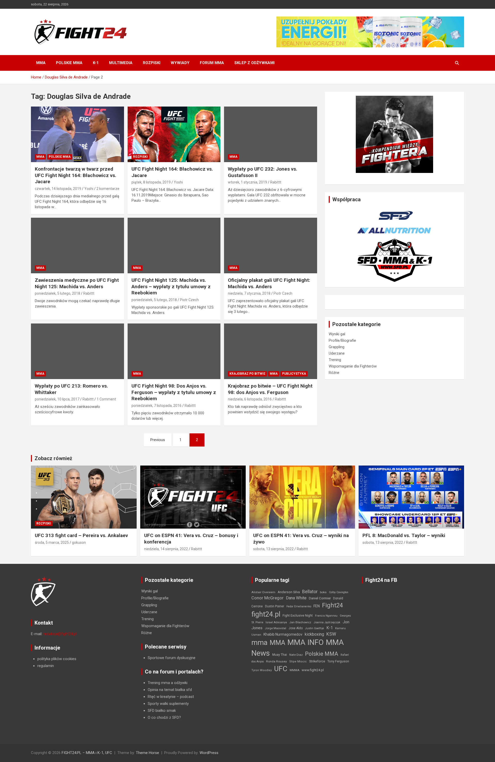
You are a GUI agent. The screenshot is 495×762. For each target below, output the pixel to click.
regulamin (45, 665)
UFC (280, 668)
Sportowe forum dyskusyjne (171, 657)
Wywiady (180, 62)
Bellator (310, 591)
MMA (41, 62)
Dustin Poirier (274, 606)
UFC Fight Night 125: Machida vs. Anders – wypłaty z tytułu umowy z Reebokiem (171, 286)
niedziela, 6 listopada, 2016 (250, 399)
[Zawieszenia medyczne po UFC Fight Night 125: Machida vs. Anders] (77, 245)
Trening (335, 359)
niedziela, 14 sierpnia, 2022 (166, 549)
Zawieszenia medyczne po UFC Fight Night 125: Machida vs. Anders (77, 283)
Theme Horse (147, 752)
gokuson (79, 542)
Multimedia (121, 62)
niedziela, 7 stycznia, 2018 (249, 293)
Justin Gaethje (314, 628)
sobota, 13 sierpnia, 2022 (273, 549)
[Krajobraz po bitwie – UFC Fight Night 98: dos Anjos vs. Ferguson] (270, 351)
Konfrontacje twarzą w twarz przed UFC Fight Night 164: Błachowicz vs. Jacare (75, 175)
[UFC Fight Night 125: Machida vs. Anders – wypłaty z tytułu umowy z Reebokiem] (174, 245)
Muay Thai (279, 654)
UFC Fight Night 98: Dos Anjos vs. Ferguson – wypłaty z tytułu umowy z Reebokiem (173, 392)
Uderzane (337, 353)
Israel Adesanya (276, 622)
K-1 (96, 62)
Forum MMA (212, 62)
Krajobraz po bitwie (247, 373)
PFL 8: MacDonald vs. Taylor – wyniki (403, 535)
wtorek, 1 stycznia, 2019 (247, 182)
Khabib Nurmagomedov (282, 634)
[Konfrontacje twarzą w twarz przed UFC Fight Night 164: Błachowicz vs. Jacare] (77, 134)
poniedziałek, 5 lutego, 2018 (57, 293)
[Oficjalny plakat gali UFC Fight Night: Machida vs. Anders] (270, 245)
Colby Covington (338, 592)
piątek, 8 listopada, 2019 (151, 182)
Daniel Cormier (320, 598)
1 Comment (106, 399)
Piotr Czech (189, 300)
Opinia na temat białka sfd (170, 689)
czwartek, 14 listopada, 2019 (58, 189)
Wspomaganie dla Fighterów (353, 366)
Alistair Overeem (263, 592)
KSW (331, 634)
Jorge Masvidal (275, 628)
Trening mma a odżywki (167, 682)
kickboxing (314, 634)
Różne (334, 372)
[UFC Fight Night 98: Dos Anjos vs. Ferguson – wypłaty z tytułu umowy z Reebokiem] (174, 351)
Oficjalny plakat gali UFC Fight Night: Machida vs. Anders (269, 283)
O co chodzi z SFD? (164, 717)
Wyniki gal (337, 334)
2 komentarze (107, 189)
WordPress (209, 752)
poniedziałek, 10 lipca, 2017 (57, 399)
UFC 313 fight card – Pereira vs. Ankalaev (81, 535)
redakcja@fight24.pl (59, 634)
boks (323, 592)
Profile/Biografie (342, 340)
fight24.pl (265, 614)
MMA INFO (305, 642)
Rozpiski (151, 62)
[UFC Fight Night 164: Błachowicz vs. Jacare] (174, 134)
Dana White (296, 597)
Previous (157, 439)
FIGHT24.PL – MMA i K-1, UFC (87, 752)
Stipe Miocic (298, 661)
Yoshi (88, 189)
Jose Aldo (295, 628)
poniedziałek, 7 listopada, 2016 (156, 406)
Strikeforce (317, 661)
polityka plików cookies (56, 658)
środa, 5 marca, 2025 (52, 542)
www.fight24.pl (313, 670)
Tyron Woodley (261, 670)
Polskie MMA (69, 62)
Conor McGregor (267, 597)
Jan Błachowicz (300, 622)
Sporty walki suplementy (168, 703)
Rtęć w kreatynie (162, 696)
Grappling (336, 347)
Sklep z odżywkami (254, 62)
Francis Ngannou (326, 615)
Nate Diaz (296, 654)
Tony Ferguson (338, 661)
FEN (317, 606)
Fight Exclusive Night (298, 615)
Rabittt (275, 182)
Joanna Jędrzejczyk (327, 622)
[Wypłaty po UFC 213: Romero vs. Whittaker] (77, 351)
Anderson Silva (289, 592)
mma (259, 642)
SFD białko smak (162, 710)
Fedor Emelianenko (298, 606)
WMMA (294, 670)
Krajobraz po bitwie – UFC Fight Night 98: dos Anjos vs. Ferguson (270, 389)
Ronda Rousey (276, 661)
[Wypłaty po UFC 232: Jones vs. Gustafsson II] (270, 134)
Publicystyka (294, 373)
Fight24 (332, 605)
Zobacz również (53, 458)
